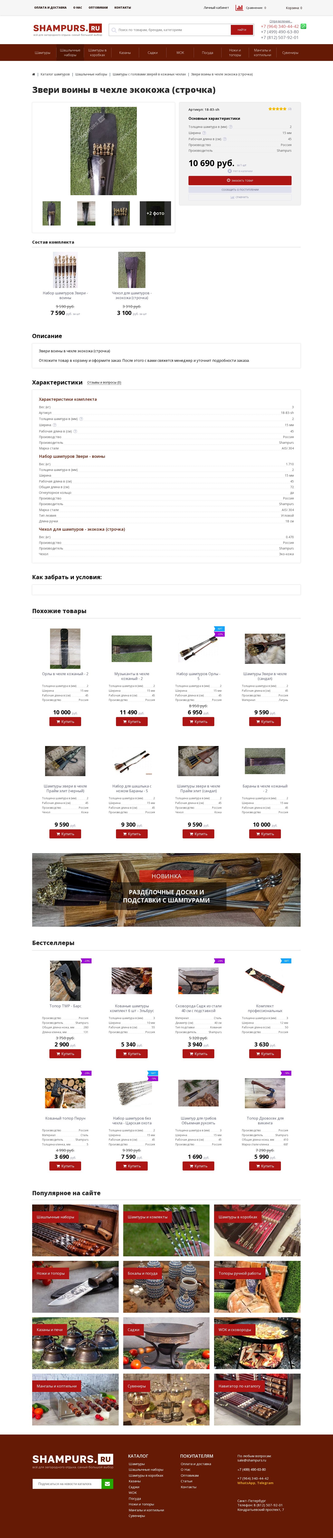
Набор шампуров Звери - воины (65, 295)
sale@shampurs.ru (251, 1460)
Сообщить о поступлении (240, 189)
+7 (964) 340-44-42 (280, 26)
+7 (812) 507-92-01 (280, 37)
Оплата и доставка (50, 8)
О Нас (77, 8)
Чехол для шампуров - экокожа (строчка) (132, 295)
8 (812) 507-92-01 (268, 1505)
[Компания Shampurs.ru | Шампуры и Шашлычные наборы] (33, 74)
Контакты (122, 8)
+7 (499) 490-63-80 (280, 32)
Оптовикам (98, 8)
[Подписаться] (107, 1484)
